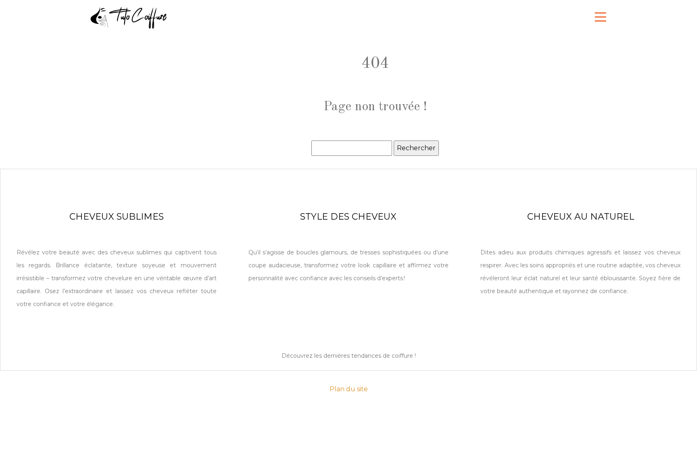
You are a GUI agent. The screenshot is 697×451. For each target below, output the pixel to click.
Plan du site (349, 389)
